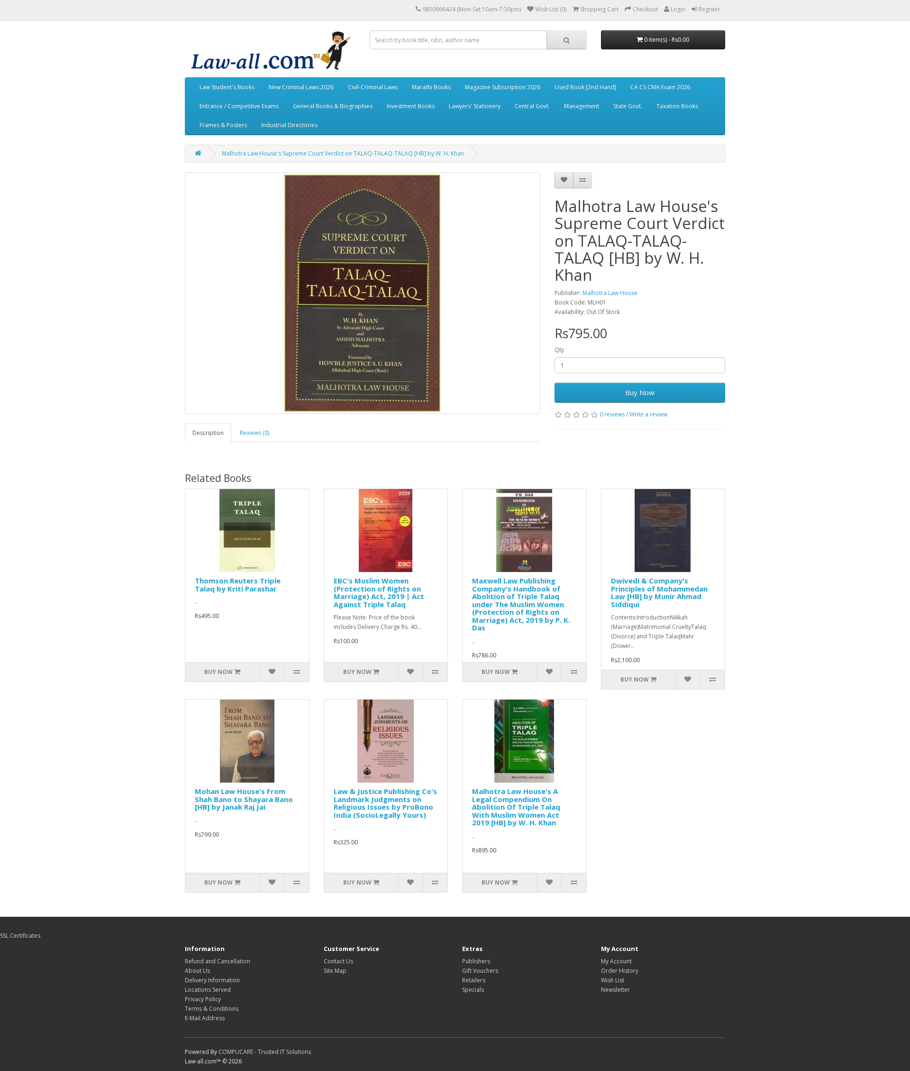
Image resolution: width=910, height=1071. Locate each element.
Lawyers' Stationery (474, 106)
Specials (473, 990)
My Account (616, 961)
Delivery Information (212, 980)
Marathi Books (431, 87)
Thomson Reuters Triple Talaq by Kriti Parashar (238, 584)
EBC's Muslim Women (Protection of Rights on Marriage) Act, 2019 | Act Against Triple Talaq (379, 592)
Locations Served (208, 990)
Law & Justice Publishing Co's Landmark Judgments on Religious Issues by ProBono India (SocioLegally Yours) (385, 803)
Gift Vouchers (480, 971)
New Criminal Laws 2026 (301, 87)
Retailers (473, 980)
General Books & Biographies (333, 106)
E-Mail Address (205, 1018)
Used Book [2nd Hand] (585, 87)
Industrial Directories (289, 125)
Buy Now (640, 392)
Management (581, 106)
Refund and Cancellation (217, 961)
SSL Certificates (20, 936)
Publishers (476, 961)
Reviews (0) (254, 433)
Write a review (648, 414)
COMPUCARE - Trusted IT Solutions (264, 1052)
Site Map (335, 971)
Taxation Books (677, 106)
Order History (619, 971)
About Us (197, 971)
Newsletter (615, 990)
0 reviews (612, 414)
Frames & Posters (223, 125)
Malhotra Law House (609, 293)
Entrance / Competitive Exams (239, 106)
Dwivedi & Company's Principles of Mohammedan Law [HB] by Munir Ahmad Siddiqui (659, 592)
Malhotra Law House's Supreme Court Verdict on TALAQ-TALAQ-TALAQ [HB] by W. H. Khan (343, 153)
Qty (559, 350)
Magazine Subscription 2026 (502, 87)
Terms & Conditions (211, 1009)
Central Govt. (532, 106)
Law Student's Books (227, 87)
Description (208, 433)
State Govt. (627, 106)
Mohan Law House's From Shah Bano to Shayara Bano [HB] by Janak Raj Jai (244, 799)
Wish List (612, 980)
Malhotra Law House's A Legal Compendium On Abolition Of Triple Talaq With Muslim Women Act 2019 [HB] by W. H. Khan (516, 806)
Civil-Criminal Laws (373, 87)
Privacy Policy (203, 999)
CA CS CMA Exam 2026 (660, 87)
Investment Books (411, 106)
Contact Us (338, 961)
